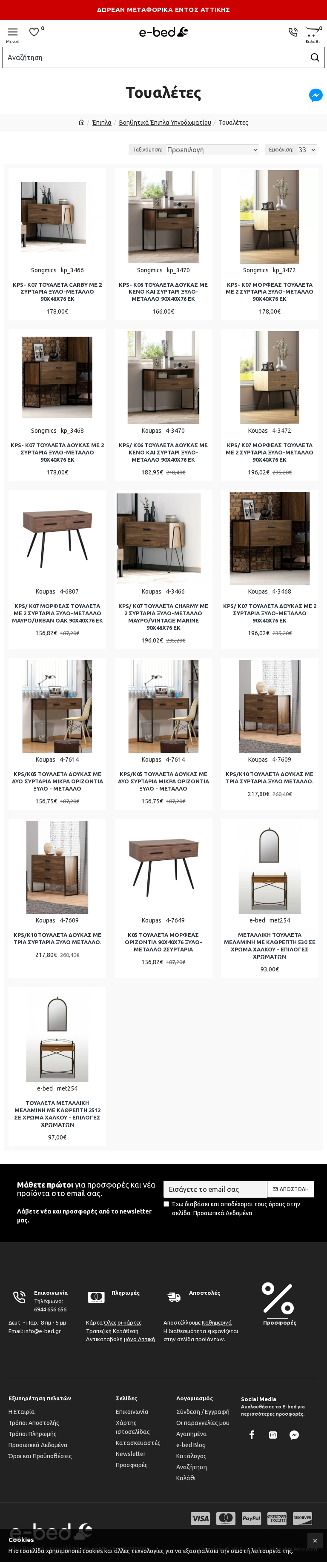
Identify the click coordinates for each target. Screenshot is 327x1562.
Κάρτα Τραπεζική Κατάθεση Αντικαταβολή (120, 1330)
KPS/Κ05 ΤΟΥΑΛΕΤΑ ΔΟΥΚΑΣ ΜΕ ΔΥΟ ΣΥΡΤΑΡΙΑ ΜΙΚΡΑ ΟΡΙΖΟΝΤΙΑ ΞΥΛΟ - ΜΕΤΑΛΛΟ (57, 781)
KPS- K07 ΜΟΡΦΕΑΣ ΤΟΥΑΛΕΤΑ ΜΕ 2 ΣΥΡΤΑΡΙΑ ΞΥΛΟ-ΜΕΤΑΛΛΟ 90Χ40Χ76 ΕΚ (269, 292)
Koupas (151, 430)
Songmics (44, 270)
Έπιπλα (102, 122)
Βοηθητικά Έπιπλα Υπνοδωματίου (165, 122)
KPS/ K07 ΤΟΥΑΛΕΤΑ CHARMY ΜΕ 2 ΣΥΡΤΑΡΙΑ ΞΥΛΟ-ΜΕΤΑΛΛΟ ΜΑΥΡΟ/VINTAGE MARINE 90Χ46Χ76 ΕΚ (163, 617)
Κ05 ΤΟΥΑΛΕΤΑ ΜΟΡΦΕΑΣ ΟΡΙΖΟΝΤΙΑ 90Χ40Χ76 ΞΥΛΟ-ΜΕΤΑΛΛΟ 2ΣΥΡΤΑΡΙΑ (163, 942)
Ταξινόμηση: (147, 149)
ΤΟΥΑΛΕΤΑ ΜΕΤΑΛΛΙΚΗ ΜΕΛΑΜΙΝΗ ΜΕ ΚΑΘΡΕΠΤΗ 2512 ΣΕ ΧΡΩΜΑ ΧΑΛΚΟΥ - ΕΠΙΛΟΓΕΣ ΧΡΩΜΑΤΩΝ (57, 1114)
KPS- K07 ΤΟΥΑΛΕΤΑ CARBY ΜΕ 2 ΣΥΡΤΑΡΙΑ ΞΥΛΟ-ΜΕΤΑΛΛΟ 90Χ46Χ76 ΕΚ (57, 292)
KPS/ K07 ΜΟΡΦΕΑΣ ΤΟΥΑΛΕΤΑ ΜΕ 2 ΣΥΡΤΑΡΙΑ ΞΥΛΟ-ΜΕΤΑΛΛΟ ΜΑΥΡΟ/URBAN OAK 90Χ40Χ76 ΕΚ (57, 613)
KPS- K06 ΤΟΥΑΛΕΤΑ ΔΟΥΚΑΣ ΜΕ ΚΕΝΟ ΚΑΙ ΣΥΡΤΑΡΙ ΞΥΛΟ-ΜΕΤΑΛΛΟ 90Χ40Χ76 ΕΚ (163, 292)
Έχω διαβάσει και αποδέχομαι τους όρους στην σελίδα (236, 1208)
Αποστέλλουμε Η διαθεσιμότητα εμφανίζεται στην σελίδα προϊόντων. (201, 1330)
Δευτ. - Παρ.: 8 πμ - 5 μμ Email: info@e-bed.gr (37, 1326)
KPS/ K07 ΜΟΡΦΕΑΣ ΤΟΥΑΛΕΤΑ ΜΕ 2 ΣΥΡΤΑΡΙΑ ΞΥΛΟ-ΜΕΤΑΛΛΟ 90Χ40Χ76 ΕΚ (269, 452)
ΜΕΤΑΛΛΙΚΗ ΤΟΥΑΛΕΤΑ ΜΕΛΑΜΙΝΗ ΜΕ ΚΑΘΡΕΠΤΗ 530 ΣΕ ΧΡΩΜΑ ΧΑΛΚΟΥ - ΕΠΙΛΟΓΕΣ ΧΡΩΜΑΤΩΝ (270, 945)
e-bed (257, 920)
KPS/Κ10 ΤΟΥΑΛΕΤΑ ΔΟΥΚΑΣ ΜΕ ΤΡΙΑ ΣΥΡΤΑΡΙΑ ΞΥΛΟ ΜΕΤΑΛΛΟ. (269, 777)
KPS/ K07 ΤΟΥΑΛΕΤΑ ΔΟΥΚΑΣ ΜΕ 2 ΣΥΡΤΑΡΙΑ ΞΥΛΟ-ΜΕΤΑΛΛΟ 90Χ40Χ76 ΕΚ (269, 613)
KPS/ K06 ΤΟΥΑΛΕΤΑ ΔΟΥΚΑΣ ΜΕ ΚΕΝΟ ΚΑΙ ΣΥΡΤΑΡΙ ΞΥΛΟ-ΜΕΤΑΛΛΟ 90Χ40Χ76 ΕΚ (163, 452)
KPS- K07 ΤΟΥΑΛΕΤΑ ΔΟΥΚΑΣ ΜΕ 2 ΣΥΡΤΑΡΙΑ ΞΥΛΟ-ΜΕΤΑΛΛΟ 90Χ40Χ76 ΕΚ (57, 452)
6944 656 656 (50, 1309)
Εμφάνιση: (281, 149)
